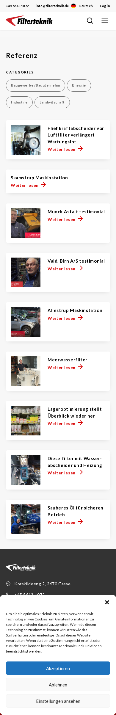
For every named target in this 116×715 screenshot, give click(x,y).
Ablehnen (58, 684)
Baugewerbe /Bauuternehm (35, 85)
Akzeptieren (58, 668)
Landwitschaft (52, 102)
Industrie (19, 102)
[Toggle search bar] (89, 20)
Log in (105, 6)
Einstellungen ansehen (58, 701)
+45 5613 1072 (17, 6)
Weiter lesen (62, 149)
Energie (79, 85)
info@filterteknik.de (52, 6)
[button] (107, 602)
